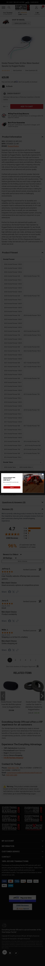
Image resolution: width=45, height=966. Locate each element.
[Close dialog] (43, 474)
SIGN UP (11, 487)
